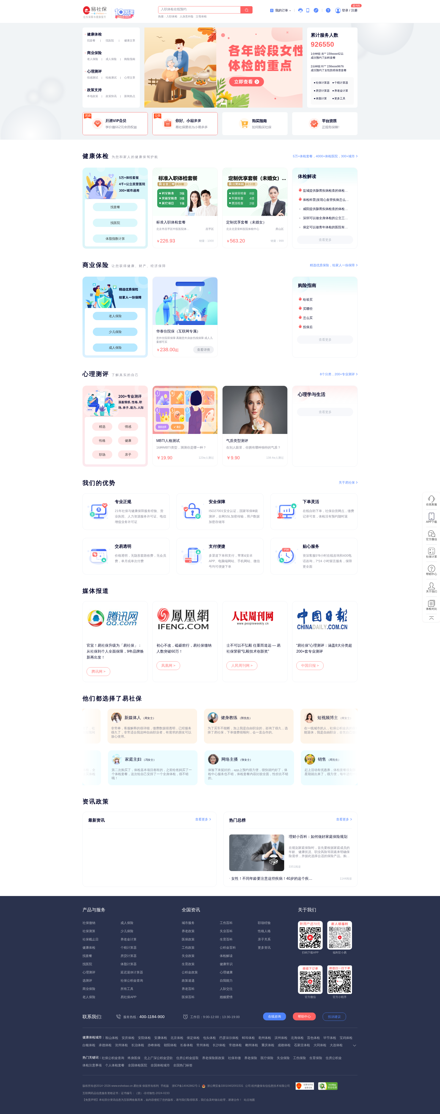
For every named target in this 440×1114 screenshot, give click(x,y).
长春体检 (186, 1045)
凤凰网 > (168, 665)
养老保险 (250, 1058)
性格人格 (264, 931)
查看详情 (203, 349)
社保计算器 (323, 82)
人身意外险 (186, 16)
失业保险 (283, 1058)
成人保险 (111, 59)
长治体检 (137, 1045)
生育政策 (188, 964)
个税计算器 (341, 82)
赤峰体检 (154, 1045)
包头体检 (209, 1038)
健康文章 (129, 40)
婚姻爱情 (226, 997)
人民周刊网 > (242, 665)
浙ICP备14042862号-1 (186, 1085)
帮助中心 (304, 1016)
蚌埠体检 (248, 1038)
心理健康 (226, 972)
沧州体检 (121, 1045)
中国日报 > (310, 665)
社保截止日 (90, 939)
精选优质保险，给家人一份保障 (332, 265)
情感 (128, 426)
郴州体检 (251, 1045)
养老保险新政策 (213, 1058)
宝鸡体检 (346, 1038)
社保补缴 (234, 1058)
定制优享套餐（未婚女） (246, 222)
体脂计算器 (129, 964)
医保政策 (188, 939)
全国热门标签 (182, 1065)
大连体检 (336, 1045)
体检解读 (226, 956)
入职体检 (171, 16)
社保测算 (88, 931)
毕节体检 (329, 1038)
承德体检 (105, 1045)
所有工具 (127, 989)
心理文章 (129, 77)
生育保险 (315, 1058)
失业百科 (226, 931)
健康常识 (226, 964)
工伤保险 (299, 1058)
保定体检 (193, 1038)
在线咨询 (274, 1016)
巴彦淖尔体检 (229, 1038)
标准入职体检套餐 (171, 222)
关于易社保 (347, 482)
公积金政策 (190, 972)
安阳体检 (144, 1038)
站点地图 (249, 1099)
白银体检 (88, 1045)
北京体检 (176, 1038)
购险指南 (129, 59)
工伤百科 (226, 923)
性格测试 (111, 77)
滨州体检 (281, 1038)
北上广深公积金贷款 (158, 1058)
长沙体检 (219, 1045)
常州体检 (202, 1045)
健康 (128, 440)
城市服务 (188, 923)
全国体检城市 (160, 1065)
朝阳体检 (170, 1045)
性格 (102, 440)
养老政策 (188, 931)
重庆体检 (267, 1045)
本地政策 (92, 96)
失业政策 (188, 956)
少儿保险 (115, 332)
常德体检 (235, 1045)
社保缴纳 (88, 923)
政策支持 (94, 90)
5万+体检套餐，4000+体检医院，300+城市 (324, 156)
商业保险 (94, 53)
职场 (102, 454)
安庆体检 (128, 1038)
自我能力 (226, 980)
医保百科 (188, 997)
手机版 (165, 1085)
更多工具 (339, 98)
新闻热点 (129, 96)
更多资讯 (264, 947)
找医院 (110, 40)
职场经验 (264, 923)
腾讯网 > (98, 671)
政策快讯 (111, 96)
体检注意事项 (92, 1065)
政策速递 (188, 980)
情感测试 (92, 77)
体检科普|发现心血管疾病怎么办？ (327, 200)
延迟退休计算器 (132, 972)
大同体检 (320, 1045)
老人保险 (92, 59)
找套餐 (91, 40)
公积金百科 (228, 947)
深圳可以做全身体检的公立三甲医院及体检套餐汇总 (330, 218)
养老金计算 (341, 90)
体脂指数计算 (115, 238)
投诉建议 (334, 1017)
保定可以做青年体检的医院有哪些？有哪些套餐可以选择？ (330, 227)
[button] (214, 104)
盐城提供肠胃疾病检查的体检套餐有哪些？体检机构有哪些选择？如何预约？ (330, 190)
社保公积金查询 (132, 980)
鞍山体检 (111, 1038)
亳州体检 (264, 1038)
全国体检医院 (137, 1065)
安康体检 (160, 1038)
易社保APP (128, 997)
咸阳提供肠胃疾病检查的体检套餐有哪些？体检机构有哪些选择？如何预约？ (330, 209)
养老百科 (188, 989)
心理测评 (94, 71)
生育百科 (226, 939)
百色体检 (313, 1038)
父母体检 (201, 16)
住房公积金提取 (187, 1058)
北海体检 (297, 1038)
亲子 (128, 454)
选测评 (87, 980)
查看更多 (325, 240)
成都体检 (284, 1045)
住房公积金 (334, 1058)
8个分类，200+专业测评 (337, 374)
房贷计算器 (323, 90)
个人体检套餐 (114, 1065)
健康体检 (94, 34)
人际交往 (226, 989)
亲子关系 (264, 939)
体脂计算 (321, 98)
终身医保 (134, 1058)
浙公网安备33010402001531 (225, 1085)
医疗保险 (267, 1058)
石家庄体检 (302, 1045)
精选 (102, 426)
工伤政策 (188, 947)
